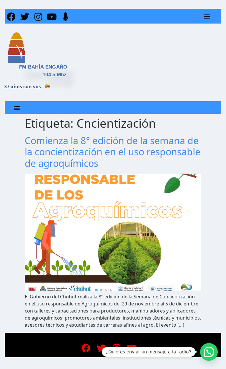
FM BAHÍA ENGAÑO (43, 67)
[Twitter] (24, 16)
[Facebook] (11, 16)
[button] (207, 16)
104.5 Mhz (55, 74)
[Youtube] (51, 16)
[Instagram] (38, 16)
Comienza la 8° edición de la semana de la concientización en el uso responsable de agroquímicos (112, 151)
